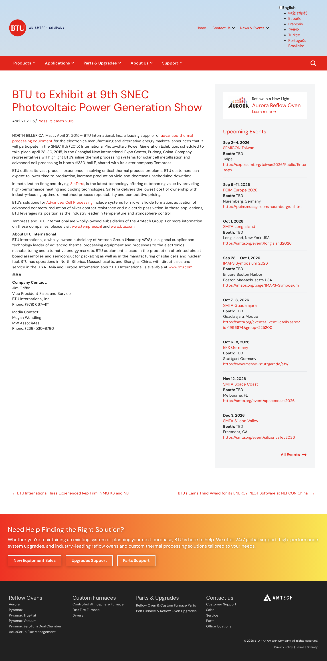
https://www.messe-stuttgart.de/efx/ (256, 364)
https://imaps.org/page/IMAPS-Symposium (261, 285)
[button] (233, 28)
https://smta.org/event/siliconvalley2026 (259, 437)
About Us (140, 63)
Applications (58, 63)
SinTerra (77, 183)
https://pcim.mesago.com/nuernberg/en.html (262, 206)
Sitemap (312, 647)
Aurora (14, 604)
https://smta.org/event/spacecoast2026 (259, 400)
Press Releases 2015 (55, 121)
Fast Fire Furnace (86, 610)
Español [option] (295, 18)
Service (212, 615)
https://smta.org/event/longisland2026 (257, 243)
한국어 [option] (294, 29)
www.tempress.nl (87, 226)
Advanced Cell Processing (69, 202)
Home (201, 28)
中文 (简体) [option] (297, 13)
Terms (300, 647)
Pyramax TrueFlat (22, 615)
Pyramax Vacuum (22, 621)
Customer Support (221, 604)
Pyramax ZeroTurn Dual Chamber (35, 626)
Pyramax (16, 610)
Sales (210, 610)
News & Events (252, 28)
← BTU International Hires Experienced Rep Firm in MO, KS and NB (70, 493)
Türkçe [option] (294, 34)
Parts (210, 621)
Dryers (78, 615)
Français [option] (295, 24)
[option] (303, 13)
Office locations (218, 626)
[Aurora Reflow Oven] (239, 102)
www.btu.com (123, 226)
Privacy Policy (283, 647)
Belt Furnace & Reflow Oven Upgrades (166, 611)
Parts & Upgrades (101, 63)
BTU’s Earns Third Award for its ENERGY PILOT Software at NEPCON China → (246, 493)
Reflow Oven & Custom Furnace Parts (166, 605)
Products (22, 63)
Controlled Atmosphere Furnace (98, 604)
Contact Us (221, 28)
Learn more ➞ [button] (264, 111)
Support (170, 63)
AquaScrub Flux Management (32, 632)
